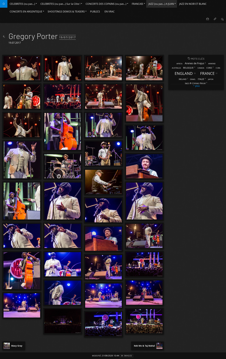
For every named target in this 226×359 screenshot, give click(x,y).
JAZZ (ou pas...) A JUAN (161, 4)
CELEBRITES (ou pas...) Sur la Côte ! (60, 4)
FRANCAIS (137, 4)
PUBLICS (95, 11)
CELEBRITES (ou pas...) (22, 4)
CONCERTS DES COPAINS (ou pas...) (106, 4)
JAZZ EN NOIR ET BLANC (192, 4)
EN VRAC (110, 11)
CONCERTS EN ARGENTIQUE (26, 11)
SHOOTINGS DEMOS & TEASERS (66, 11)
